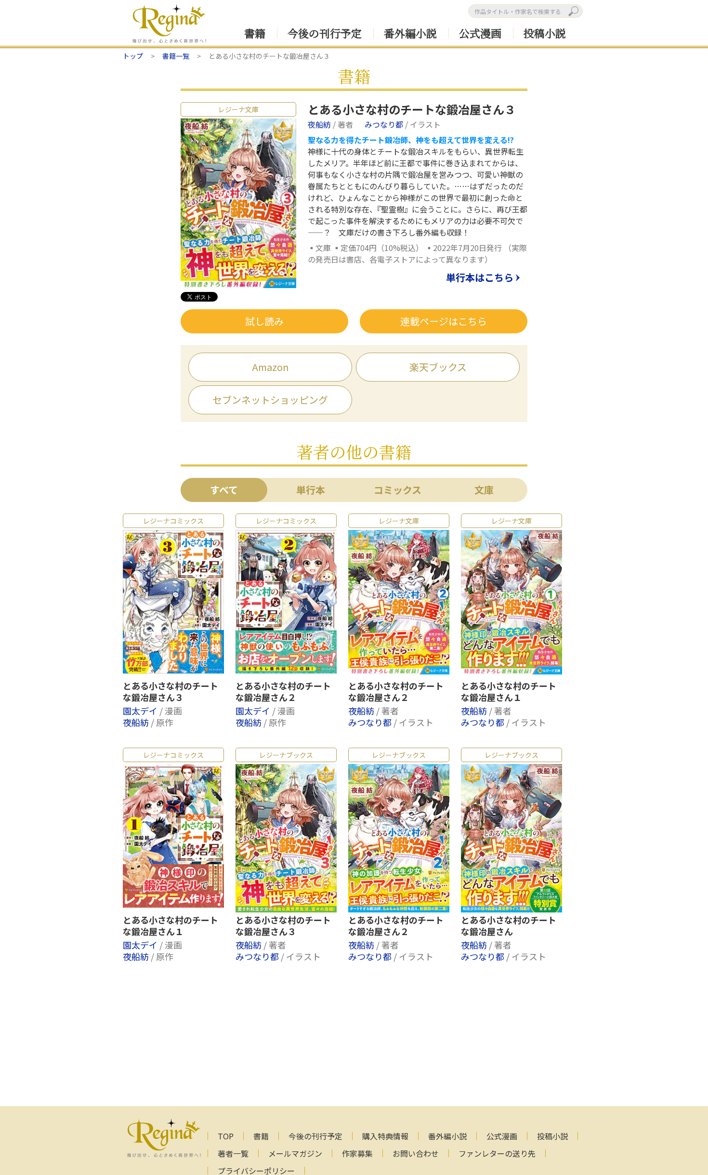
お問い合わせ (416, 1153)
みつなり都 (385, 124)
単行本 (310, 490)
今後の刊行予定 (325, 33)
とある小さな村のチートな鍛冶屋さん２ (283, 691)
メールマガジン (295, 1153)
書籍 (254, 33)
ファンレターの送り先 (497, 1153)
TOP (226, 1136)
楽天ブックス (438, 367)
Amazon (270, 367)
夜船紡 (320, 124)
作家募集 (357, 1153)
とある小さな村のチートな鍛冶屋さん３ (170, 691)
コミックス (397, 490)
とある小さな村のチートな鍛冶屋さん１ (508, 691)
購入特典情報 (385, 1136)
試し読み (264, 321)
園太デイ (141, 710)
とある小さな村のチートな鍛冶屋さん (508, 925)
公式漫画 (480, 33)
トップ (133, 56)
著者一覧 (233, 1153)
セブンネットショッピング (270, 400)
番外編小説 (410, 33)
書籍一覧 (175, 56)
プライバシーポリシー (256, 1171)
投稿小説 (545, 33)
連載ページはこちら (443, 321)
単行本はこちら (479, 278)
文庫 (484, 490)
